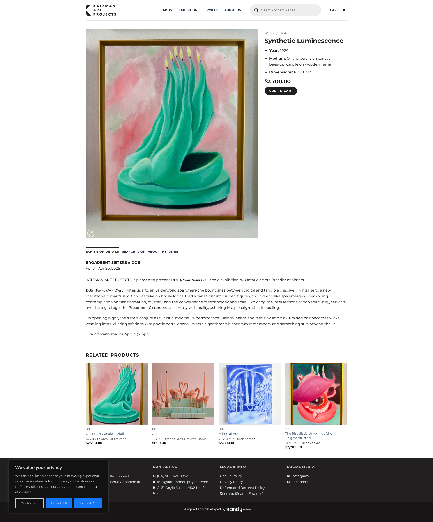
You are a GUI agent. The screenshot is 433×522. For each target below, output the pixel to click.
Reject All (59, 503)
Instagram (300, 476)
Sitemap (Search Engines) (241, 493)
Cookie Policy (231, 476)
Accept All (88, 503)
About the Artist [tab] (163, 251)
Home (270, 33)
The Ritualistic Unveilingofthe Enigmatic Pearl (308, 435)
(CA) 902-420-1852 (172, 476)
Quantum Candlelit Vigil (105, 434)
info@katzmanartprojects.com (182, 482)
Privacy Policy (231, 482)
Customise (29, 503)
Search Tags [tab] (133, 251)
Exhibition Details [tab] (102, 251)
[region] (58, 486)
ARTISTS (169, 10)
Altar (156, 434)
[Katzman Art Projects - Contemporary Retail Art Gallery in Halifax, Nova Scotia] (108, 10)
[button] (338, 10)
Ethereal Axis (229, 434)
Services (210, 10)
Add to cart (281, 91)
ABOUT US (232, 10)
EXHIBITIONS (189, 10)
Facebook (299, 482)
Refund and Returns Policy (242, 488)
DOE (283, 33)
